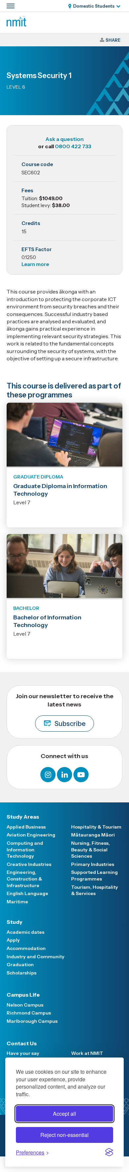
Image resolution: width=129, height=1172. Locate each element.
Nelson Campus (25, 1005)
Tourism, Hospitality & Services (94, 890)
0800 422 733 (73, 146)
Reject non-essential (64, 1135)
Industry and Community (35, 957)
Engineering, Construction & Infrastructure (24, 878)
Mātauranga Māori (93, 835)
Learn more (35, 264)
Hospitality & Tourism (96, 827)
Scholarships (21, 973)
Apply (13, 940)
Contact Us (22, 1043)
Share (113, 40)
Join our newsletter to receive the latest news (64, 710)
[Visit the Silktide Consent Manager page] (109, 1152)
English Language (27, 893)
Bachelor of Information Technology (47, 621)
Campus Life (23, 994)
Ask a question (64, 139)
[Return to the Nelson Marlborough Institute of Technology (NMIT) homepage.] (16, 24)
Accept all (64, 1113)
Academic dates (25, 932)
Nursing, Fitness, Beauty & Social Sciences (90, 849)
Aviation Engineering (31, 835)
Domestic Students (93, 6)
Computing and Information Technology (25, 849)
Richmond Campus (29, 1013)
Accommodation (26, 948)
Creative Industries (29, 864)
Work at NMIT (87, 1053)
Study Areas (23, 816)
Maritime (17, 902)
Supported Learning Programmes (94, 875)
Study (14, 922)
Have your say (23, 1053)
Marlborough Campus (32, 1021)
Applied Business (26, 827)
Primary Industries (92, 864)
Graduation (20, 965)
